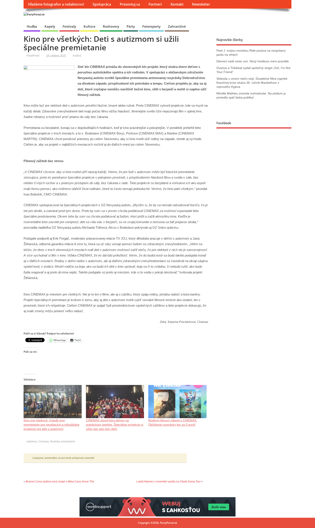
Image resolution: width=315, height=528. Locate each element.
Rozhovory (111, 26)
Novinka (55, 441)
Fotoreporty (151, 26)
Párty (131, 26)
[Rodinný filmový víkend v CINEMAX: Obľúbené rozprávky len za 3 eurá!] (177, 401)
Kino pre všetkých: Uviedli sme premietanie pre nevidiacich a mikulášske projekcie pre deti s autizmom (51, 425)
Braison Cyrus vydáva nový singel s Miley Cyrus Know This (60, 481)
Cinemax (43, 441)
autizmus (32, 441)
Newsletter (201, 4)
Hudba (32, 26)
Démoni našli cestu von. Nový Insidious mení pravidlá (252, 61)
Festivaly (69, 26)
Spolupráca (102, 4)
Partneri (155, 4)
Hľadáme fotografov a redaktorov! (56, 4)
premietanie (68, 441)
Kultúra (89, 26)
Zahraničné (177, 26)
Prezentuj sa (130, 4)
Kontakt (177, 4)
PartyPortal (33, 55)
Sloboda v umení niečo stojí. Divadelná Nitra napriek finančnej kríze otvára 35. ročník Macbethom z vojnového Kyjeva (251, 82)
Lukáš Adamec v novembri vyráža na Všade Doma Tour (168, 481)
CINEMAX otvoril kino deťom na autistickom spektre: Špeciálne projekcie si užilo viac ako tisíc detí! (114, 425)
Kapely (50, 26)
